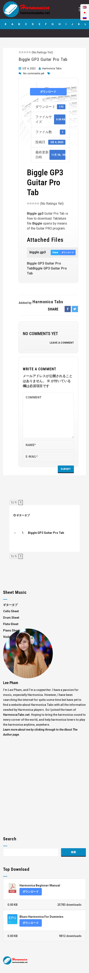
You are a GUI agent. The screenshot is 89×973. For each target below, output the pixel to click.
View (55, 252)
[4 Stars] (27, 52)
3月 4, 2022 (29, 68)
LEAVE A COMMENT (62, 342)
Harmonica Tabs (51, 68)
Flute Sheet (10, 624)
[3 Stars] (25, 52)
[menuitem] (85, 17)
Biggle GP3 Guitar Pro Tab (43, 59)
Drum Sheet (11, 617)
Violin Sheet (11, 637)
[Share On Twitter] (75, 309)
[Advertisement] (44, 781)
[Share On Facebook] (68, 309)
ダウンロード (48, 91)
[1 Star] (20, 52)
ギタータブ (23, 515)
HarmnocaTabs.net (16, 714)
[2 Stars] (22, 52)
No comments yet (33, 73)
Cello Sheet (11, 611)
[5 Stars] (30, 52)
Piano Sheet (11, 630)
